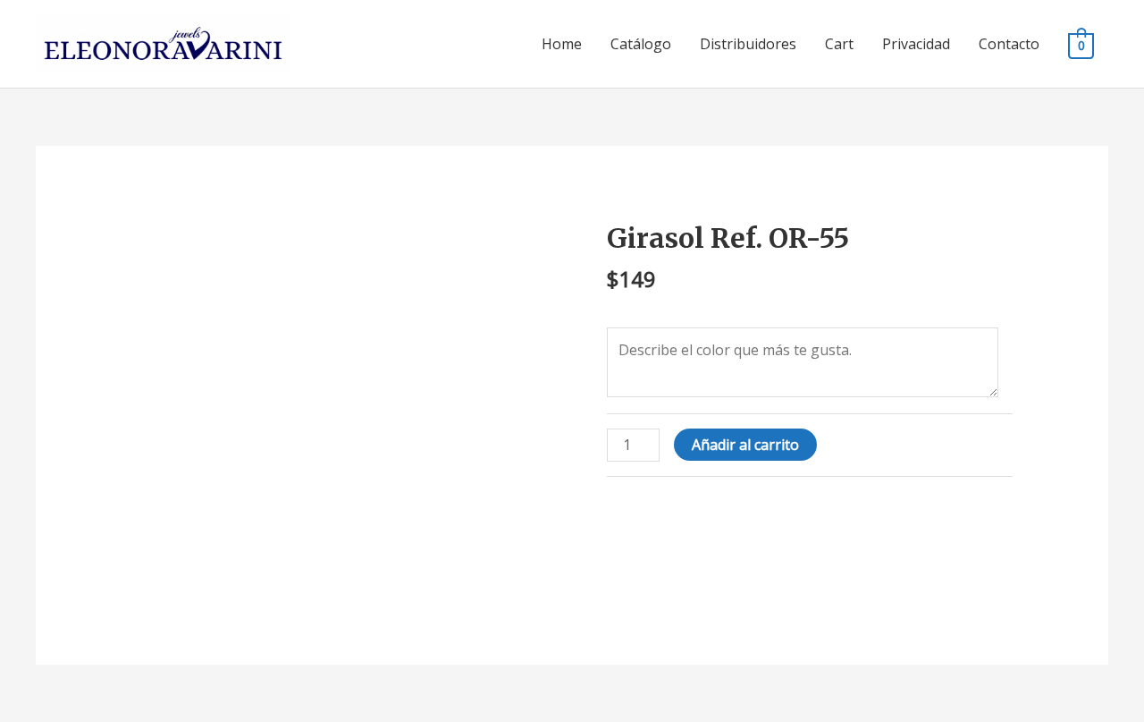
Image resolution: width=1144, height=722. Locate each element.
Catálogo (640, 44)
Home (562, 44)
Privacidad (916, 44)
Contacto (1009, 44)
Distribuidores (748, 44)
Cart (839, 44)
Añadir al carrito (745, 444)
